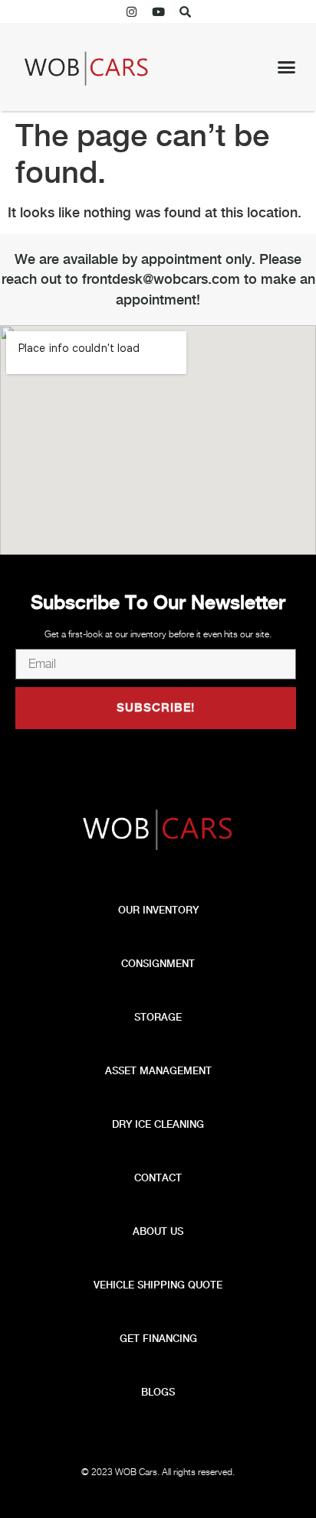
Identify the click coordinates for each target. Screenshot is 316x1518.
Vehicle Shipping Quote (158, 1285)
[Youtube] (158, 11)
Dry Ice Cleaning (158, 1124)
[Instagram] (131, 11)
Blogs (158, 1392)
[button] (184, 11)
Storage (158, 1017)
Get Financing (158, 1338)
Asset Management (158, 1071)
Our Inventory (158, 910)
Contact (158, 1178)
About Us (158, 1231)
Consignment (158, 963)
